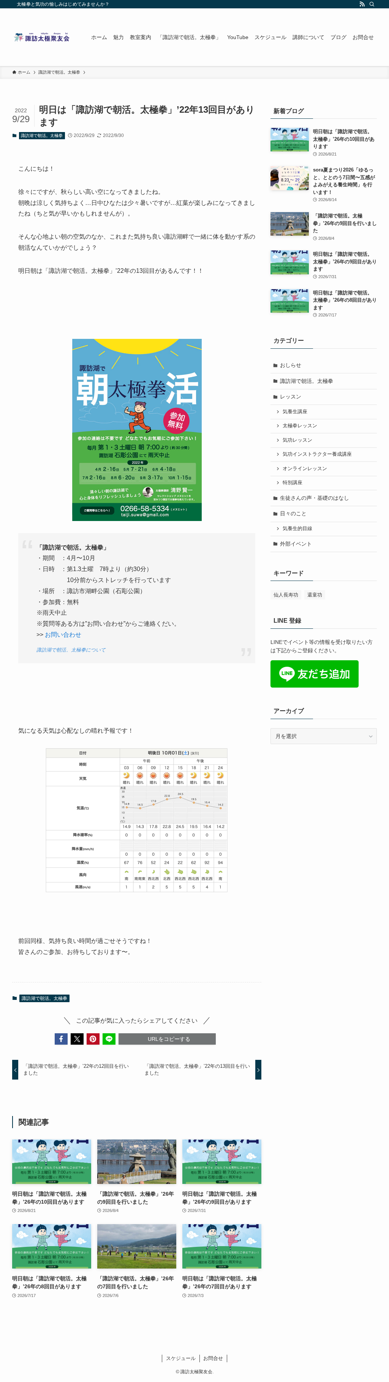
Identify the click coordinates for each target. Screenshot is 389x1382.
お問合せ (213, 1358)
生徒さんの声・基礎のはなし (314, 498)
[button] (61, 1039)
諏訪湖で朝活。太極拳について (71, 650)
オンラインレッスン (305, 468)
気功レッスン (297, 440)
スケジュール (181, 1358)
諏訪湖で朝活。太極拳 (42, 135)
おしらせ (290, 365)
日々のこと (293, 513)
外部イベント (296, 544)
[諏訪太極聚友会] (42, 37)
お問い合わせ (63, 634)
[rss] (362, 4)
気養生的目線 (297, 528)
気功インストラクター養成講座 (317, 454)
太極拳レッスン (300, 425)
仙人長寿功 (286, 595)
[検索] (372, 4)
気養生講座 (295, 411)
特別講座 (292, 482)
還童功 (314, 595)
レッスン (290, 397)
